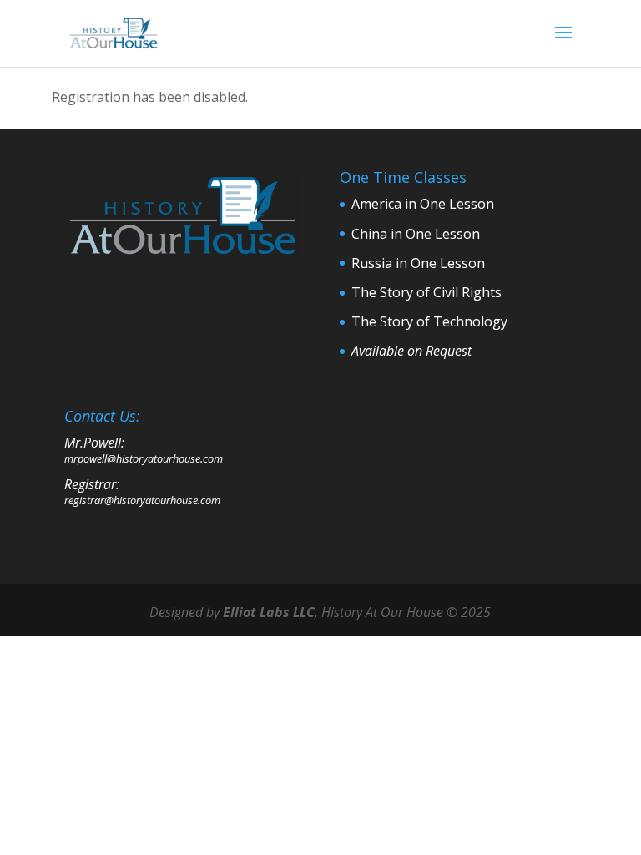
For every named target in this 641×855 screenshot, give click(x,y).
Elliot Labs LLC (269, 612)
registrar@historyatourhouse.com (142, 500)
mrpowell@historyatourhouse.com (143, 458)
